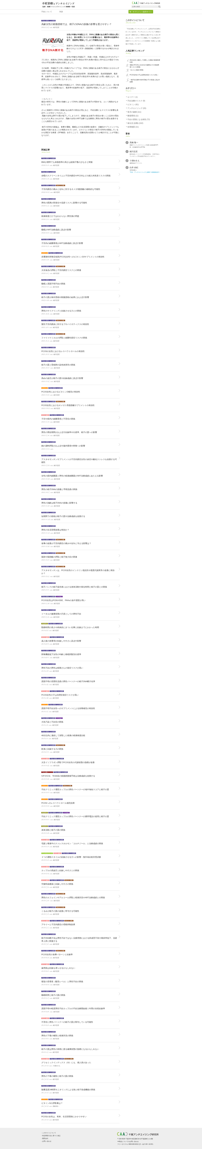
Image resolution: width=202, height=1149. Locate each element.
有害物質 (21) (133, 127)
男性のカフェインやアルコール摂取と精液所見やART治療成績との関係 (73, 897)
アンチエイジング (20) (136, 108)
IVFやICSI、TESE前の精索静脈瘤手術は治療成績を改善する (68, 775)
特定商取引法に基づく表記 (51, 1136)
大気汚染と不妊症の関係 (52, 721)
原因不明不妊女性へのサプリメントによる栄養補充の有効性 (68, 708)
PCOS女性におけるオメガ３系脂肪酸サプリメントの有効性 (68, 405)
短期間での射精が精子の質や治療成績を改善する (63, 516)
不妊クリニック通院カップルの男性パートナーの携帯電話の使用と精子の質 (75, 816)
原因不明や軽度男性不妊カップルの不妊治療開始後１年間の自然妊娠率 (73, 1008)
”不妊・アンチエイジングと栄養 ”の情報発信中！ (145, 172)
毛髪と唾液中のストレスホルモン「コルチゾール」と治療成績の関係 (72, 843)
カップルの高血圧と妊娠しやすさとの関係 (60, 870)
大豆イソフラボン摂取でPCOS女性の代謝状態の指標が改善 (68, 762)
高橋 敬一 (134, 142)
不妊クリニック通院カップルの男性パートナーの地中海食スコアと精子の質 (75, 789)
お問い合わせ (46, 1141)
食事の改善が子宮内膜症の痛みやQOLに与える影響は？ (66, 543)
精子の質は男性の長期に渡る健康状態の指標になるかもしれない (70, 1049)
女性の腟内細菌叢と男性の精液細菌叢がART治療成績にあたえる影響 (72, 475)
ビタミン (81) (133, 104)
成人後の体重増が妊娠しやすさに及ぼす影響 (61, 640)
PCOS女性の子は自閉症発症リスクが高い (60, 694)
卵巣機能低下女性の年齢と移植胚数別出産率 (61, 654)
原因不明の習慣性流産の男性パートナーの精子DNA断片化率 (68, 681)
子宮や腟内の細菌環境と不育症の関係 (58, 418)
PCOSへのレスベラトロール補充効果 (58, 803)
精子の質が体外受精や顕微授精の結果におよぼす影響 (65, 297)
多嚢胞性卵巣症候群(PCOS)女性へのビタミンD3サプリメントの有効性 (72, 256)
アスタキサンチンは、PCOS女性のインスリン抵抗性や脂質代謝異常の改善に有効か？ (77, 572)
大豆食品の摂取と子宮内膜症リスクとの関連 (61, 270)
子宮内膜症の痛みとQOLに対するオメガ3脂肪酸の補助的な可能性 (70, 189)
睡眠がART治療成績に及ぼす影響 (56, 229)
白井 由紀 (134, 167)
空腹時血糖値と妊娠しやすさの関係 (57, 884)
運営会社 (45, 1138)
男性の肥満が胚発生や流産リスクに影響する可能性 (64, 202)
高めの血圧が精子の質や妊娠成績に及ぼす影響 (62, 378)
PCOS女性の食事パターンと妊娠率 (57, 954)
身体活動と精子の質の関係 (53, 830)
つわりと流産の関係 (136, 70)
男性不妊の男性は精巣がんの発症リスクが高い (62, 667)
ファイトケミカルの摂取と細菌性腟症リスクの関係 (64, 337)
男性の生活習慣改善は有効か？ (55, 529)
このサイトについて (49, 1133)
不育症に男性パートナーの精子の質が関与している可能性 (67, 1022)
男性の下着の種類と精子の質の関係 (57, 1076)
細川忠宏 (134, 151)
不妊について (46, 12)
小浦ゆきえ (135, 161)
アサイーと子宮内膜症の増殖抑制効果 (58, 924)
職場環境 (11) (132, 116)
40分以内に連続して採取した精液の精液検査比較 (63, 735)
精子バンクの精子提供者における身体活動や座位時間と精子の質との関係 (74, 586)
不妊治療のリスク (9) (136, 101)
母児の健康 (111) (134, 112)
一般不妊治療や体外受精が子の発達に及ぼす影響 (145, 81)
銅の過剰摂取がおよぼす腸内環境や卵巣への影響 (63, 445)
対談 (61, 12)
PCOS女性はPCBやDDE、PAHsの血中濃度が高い (63, 600)
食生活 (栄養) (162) (135, 123)
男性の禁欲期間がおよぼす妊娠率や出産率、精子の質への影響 (69, 432)
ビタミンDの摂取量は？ (52, 1103)
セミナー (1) (132, 97)
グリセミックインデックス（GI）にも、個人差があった (66, 1062)
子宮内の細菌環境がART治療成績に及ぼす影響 (62, 243)
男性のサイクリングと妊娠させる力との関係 (61, 310)
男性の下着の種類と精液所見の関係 (57, 1035)
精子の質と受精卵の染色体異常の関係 (58, 364)
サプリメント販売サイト (142, 12)
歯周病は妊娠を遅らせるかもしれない (58, 968)
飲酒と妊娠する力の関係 (53, 749)
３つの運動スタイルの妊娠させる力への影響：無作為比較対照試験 (71, 857)
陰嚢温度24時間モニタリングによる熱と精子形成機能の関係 (68, 1089)
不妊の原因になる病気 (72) (138, 119)
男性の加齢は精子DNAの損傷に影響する (59, 502)
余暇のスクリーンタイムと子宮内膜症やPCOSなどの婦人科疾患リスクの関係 (75, 175)
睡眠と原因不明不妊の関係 (53, 283)
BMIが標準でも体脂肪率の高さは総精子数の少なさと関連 (67, 162)
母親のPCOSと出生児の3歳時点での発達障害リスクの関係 (144, 66)
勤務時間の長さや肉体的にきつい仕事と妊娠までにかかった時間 (70, 627)
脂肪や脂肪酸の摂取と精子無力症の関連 (59, 556)
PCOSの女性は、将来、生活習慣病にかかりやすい (64, 1116)
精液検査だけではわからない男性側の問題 (60, 216)
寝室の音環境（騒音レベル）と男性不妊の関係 (62, 981)
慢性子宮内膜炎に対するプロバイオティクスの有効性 (65, 324)
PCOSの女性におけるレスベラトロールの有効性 (63, 351)
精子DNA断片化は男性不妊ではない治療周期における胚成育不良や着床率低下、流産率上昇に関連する (79, 939)
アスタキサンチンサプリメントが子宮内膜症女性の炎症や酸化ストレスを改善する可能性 (79, 461)
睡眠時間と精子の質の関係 (53, 995)
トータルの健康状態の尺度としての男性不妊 (61, 613)
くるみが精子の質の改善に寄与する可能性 (60, 911)
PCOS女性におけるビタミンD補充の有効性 (60, 391)
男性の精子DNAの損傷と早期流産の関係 (59, 489)
